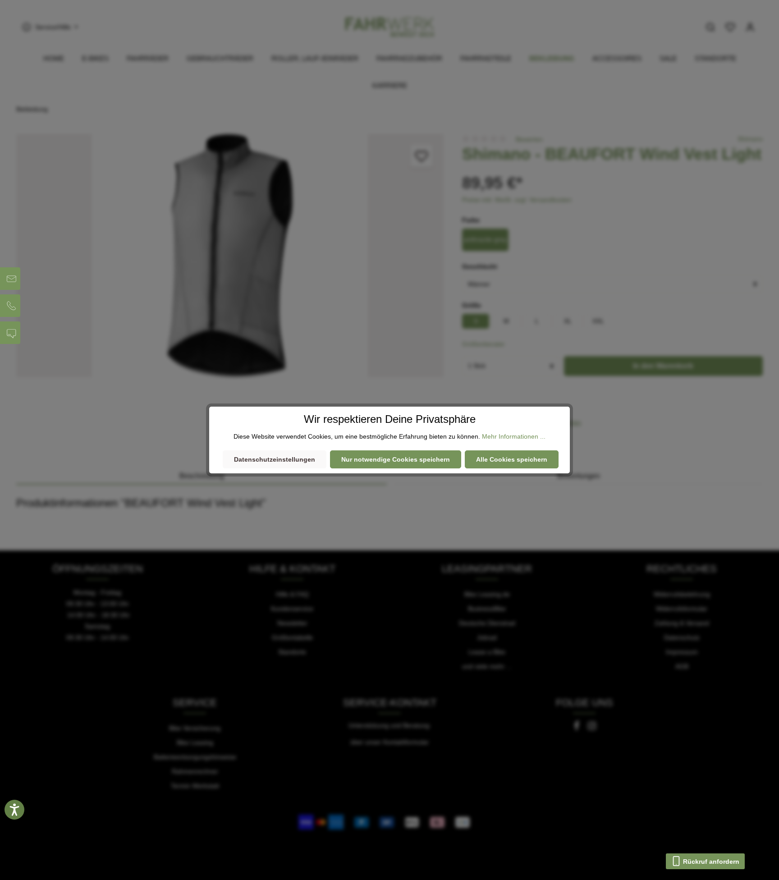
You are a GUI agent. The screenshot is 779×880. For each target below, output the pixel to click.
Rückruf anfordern (710, 861)
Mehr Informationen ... (513, 436)
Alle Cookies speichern (511, 459)
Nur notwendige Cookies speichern (395, 459)
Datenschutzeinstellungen (274, 459)
